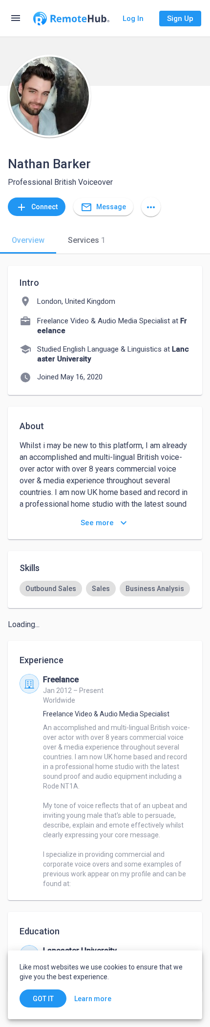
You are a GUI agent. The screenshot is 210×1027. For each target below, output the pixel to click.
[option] (51, 588)
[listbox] (105, 588)
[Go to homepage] (71, 18)
